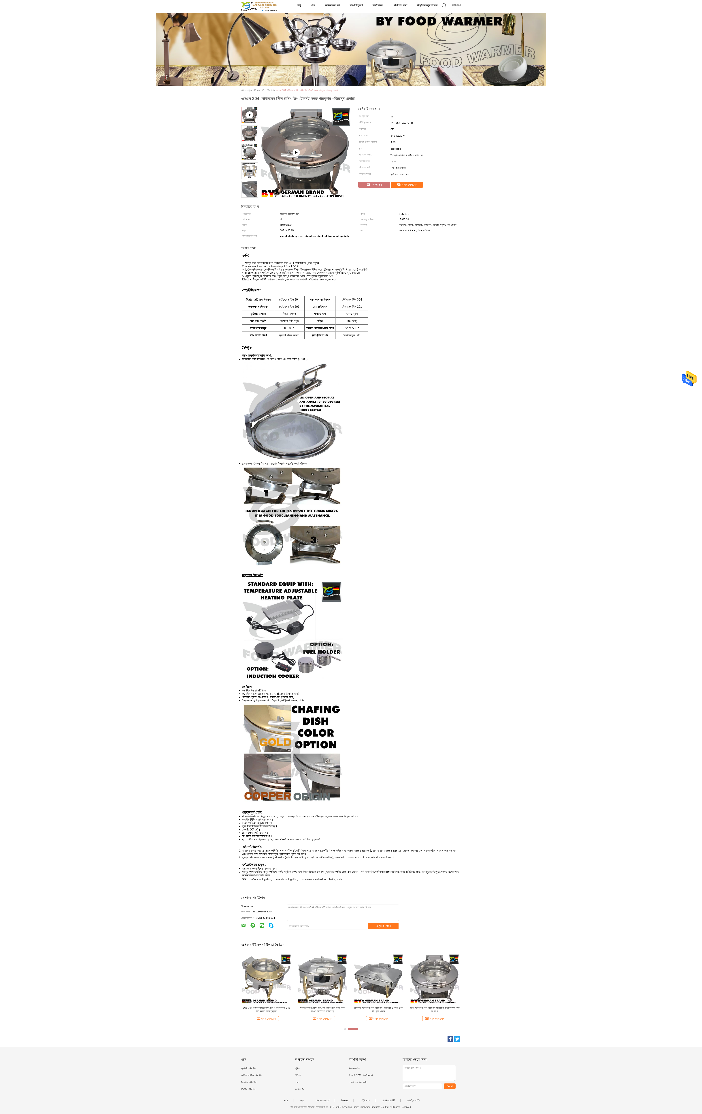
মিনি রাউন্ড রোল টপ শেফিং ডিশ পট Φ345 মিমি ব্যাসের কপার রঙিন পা (434, 1009)
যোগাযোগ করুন (400, 5)
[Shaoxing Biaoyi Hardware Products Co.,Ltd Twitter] (457, 1039)
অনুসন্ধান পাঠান (383, 925)
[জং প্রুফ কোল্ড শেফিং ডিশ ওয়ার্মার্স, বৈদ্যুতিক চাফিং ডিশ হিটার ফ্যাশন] (266, 979)
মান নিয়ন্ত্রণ (378, 5)
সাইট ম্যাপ (365, 1100)
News (344, 1100)
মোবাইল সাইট (413, 1100)
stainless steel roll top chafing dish (322, 879)
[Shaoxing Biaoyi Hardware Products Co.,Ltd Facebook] (450, 1039)
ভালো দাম (376, 184)
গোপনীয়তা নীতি (388, 1100)
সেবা (297, 1082)
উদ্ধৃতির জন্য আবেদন (427, 5)
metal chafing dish (286, 879)
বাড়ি (299, 5)
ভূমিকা (297, 1068)
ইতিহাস (298, 1075)
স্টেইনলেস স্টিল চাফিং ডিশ (251, 1075)
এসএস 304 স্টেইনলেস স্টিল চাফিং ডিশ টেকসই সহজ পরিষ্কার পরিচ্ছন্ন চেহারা (307, 90)
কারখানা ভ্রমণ (356, 5)
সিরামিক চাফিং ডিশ (248, 1089)
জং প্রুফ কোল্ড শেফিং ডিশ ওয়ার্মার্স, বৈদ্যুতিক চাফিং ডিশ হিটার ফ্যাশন (266, 1009)
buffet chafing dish (260, 879)
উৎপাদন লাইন (354, 1068)
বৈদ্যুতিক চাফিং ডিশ (248, 1082)
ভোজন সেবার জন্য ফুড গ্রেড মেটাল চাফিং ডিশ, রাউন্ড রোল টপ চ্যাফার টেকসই (378, 1009)
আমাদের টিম (299, 1089)
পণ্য (313, 5)
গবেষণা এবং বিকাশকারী (357, 1082)
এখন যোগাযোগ (409, 184)
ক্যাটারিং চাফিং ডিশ (248, 1068)
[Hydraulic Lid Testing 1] (305, 196)
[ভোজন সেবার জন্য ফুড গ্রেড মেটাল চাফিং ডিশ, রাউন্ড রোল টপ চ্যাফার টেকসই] (378, 979)
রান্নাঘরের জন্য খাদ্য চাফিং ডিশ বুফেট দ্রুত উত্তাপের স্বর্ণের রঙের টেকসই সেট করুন (322, 1009)
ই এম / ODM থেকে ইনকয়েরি (361, 1075)
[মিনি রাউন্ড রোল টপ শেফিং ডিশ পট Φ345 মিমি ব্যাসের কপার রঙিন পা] (435, 979)
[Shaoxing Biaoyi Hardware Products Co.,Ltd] (259, 6)
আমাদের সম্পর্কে (332, 5)
